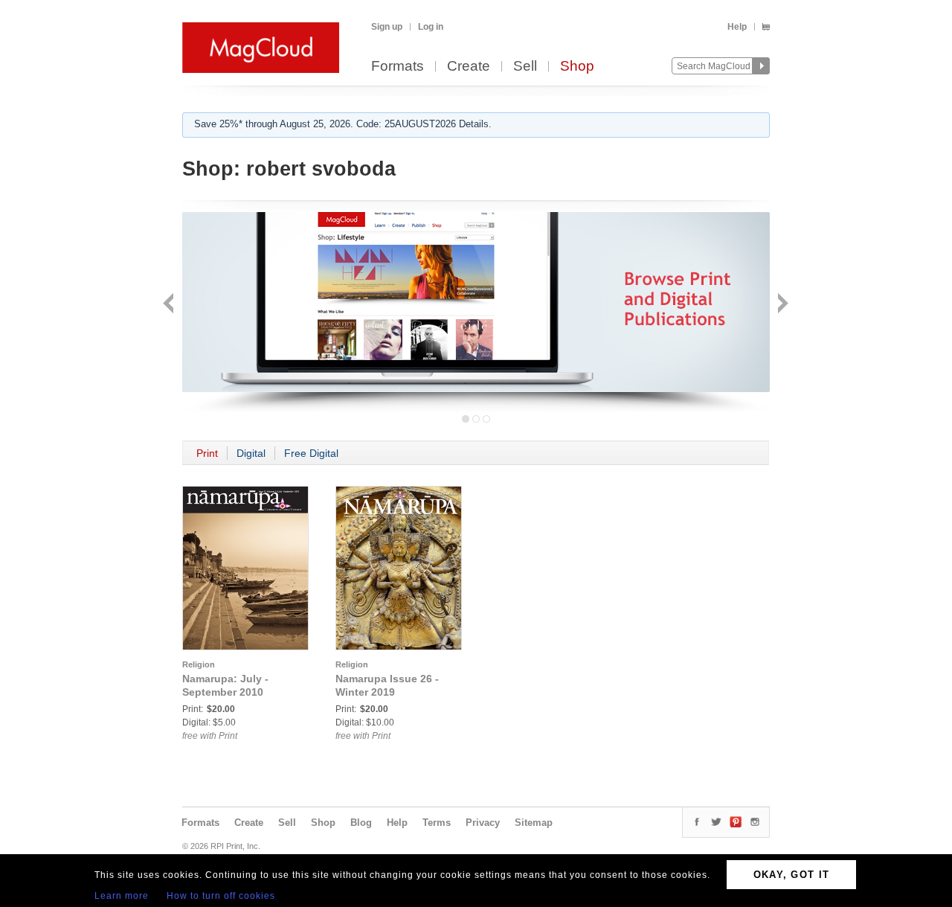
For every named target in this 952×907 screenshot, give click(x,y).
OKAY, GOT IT (791, 874)
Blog (361, 822)
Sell (525, 67)
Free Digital (311, 453)
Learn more (121, 896)
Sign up (386, 27)
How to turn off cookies (221, 896)
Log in (430, 27)
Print (207, 453)
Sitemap (534, 822)
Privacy (483, 822)
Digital (251, 453)
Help (737, 27)
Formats (397, 67)
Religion (198, 664)
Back (170, 304)
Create (468, 67)
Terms (436, 822)
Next (781, 304)
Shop (577, 67)
